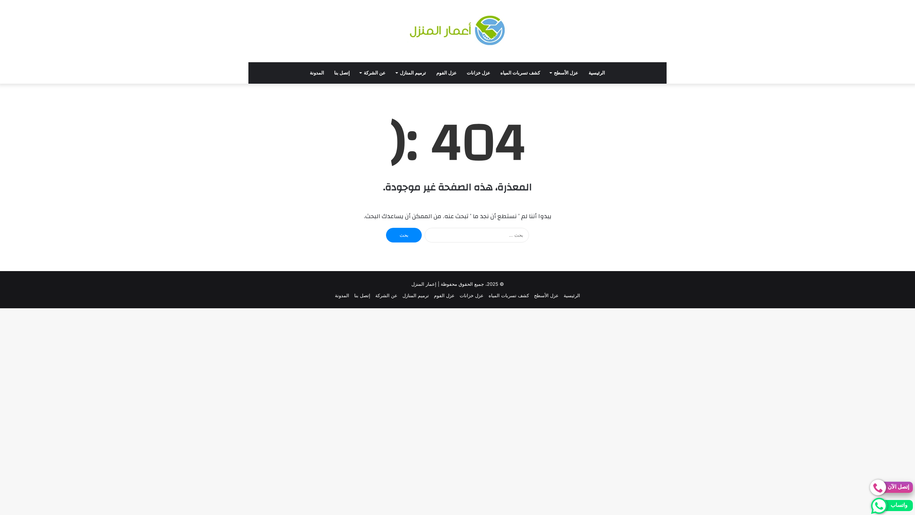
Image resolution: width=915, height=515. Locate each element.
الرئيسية (597, 72)
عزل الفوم (446, 72)
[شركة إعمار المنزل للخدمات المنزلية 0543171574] (457, 31)
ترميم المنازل (413, 72)
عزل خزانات (478, 72)
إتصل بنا (342, 72)
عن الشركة (375, 72)
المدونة (317, 72)
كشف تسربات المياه (520, 72)
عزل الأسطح (566, 72)
